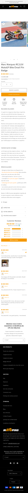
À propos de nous (7, 405)
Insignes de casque (8, 358)
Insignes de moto (7, 354)
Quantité (3, 81)
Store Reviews (6, 412)
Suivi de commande (8, 389)
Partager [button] (5, 202)
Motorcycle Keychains (8, 368)
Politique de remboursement (10, 396)
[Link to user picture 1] (5, 263)
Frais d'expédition (4, 78)
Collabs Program (7, 416)
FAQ (4, 378)
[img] (4, 250)
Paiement (5, 382)
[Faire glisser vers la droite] (17, 59)
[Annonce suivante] (25, 2)
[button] (3, 6)
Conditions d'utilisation (9, 423)
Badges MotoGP (7, 361)
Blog (4, 409)
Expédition (5, 385)
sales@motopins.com (14, 443)
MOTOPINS (10, 490)
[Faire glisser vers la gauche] (10, 59)
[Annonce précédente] (3, 2)
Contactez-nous (7, 392)
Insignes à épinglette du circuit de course (13, 365)
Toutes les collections (8, 351)
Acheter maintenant (14, 94)
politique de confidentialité (10, 419)
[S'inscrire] (23, 340)
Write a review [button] (14, 240)
